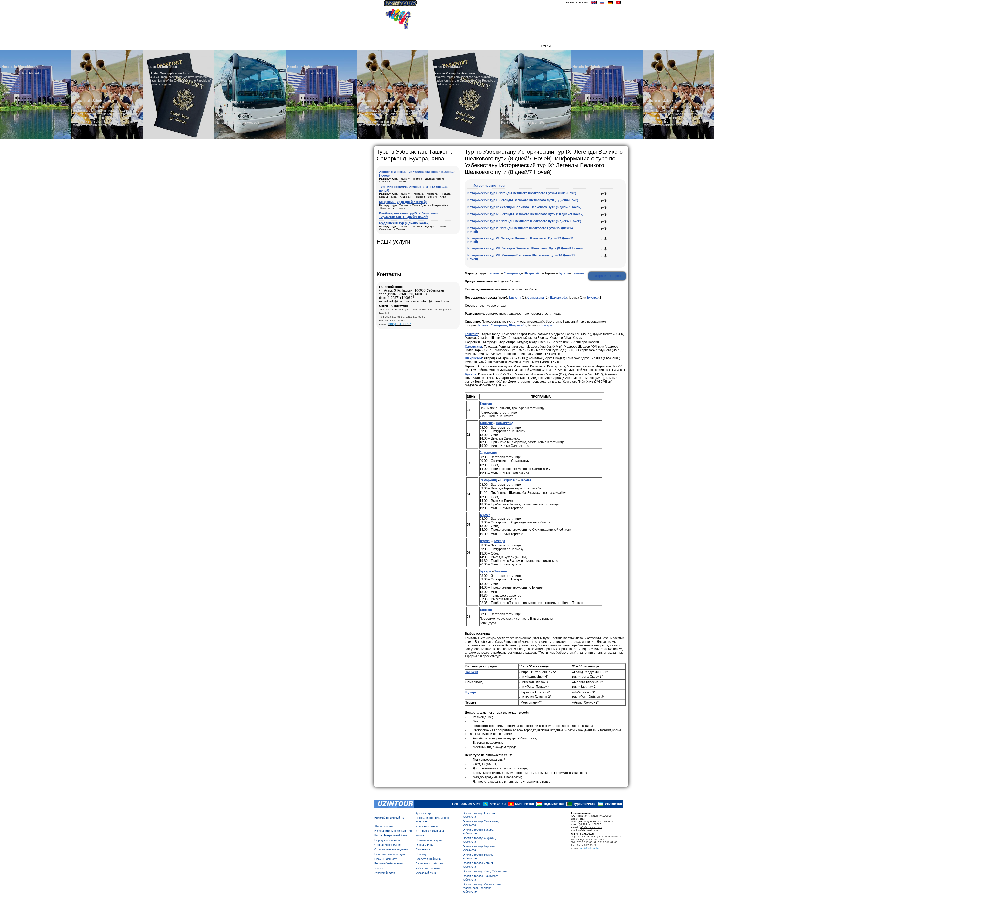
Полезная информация (389, 854)
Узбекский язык (426, 872)
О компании (425, 46)
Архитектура (424, 813)
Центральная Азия (466, 804)
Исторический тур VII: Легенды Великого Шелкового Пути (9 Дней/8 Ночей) (525, 248)
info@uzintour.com (402, 301)
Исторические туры (489, 185)
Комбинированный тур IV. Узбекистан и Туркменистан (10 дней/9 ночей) (408, 215)
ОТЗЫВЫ (530, 46)
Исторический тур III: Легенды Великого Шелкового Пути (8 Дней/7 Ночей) (524, 207)
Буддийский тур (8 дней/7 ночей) (404, 223)
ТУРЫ (546, 46)
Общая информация (387, 844)
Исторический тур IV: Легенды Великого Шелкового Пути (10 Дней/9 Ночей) (525, 214)
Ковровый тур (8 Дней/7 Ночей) (403, 202)
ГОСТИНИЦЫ (564, 46)
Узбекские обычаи (428, 868)
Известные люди (427, 826)
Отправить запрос (607, 276)
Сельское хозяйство (429, 863)
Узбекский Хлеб (384, 872)
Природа (421, 854)
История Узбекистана (430, 830)
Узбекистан (613, 804)
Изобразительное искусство (393, 830)
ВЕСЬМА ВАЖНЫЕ (607, 46)
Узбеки (378, 868)
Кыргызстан (524, 804)
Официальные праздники (391, 849)
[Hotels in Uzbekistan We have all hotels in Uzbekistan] (250, 137)
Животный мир (384, 826)
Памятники (423, 849)
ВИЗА (583, 46)
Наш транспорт (456, 46)
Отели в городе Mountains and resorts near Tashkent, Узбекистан (482, 888)
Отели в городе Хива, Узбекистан (485, 871)
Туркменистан (584, 804)
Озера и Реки (424, 844)
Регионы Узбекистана (388, 863)
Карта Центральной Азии (390, 835)
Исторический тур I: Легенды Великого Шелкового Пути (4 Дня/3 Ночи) (521, 193)
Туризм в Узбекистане (497, 46)
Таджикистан (553, 804)
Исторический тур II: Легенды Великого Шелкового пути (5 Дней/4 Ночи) (522, 200)
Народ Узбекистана (387, 840)
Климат (420, 835)
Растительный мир (428, 858)
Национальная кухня (429, 840)
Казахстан (498, 804)
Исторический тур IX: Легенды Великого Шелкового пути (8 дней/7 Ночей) (524, 221)
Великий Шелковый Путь (390, 817)
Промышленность (386, 858)
